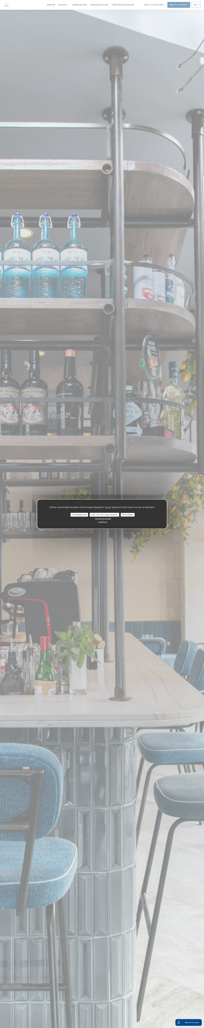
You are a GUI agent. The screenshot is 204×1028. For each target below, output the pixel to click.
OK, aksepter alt (79, 514)
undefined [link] (102, 522)
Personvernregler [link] (103, 518)
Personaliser (127, 514)
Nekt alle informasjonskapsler (104, 514)
